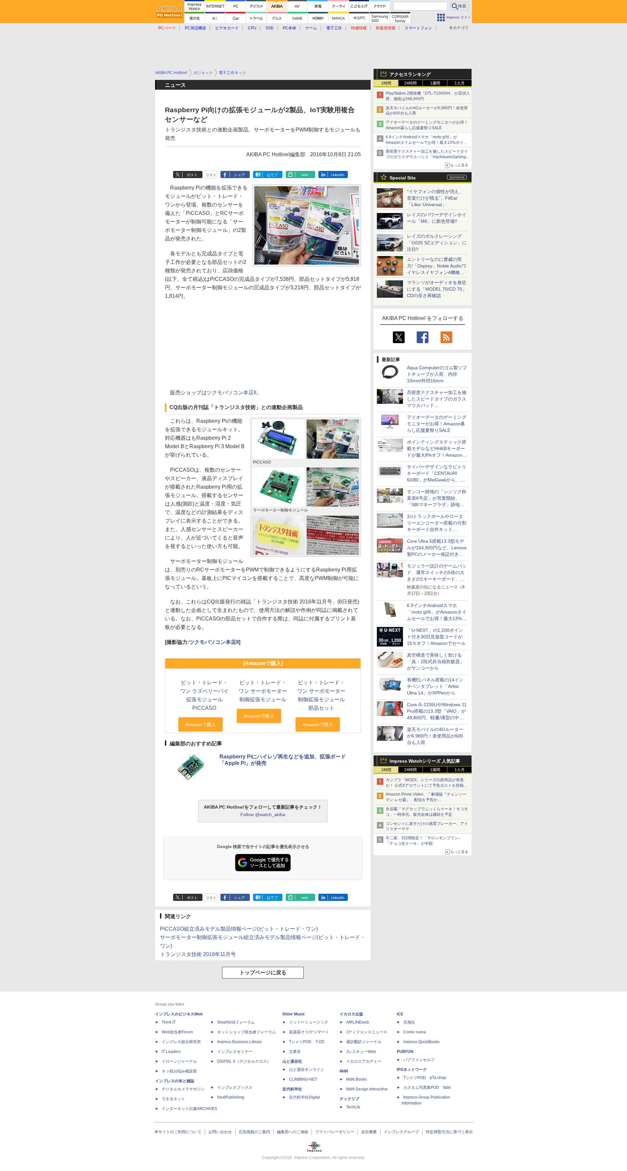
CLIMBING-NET (303, 1079)
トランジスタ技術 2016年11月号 (198, 954)
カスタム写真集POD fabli (427, 1087)
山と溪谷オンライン (306, 1069)
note (304, 175)
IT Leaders (171, 1051)
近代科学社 (292, 1089)
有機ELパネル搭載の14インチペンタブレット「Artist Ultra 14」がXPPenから (435, 686)
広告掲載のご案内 (254, 1132)
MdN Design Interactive (367, 1089)
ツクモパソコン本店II (231, 392)
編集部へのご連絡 (292, 1132)
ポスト (192, 175)
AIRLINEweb (357, 1022)
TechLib (353, 1107)
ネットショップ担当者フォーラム (246, 1032)
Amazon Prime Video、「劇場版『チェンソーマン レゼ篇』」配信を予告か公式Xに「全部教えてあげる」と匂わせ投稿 (426, 800)
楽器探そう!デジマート (309, 1032)
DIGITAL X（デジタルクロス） (244, 1061)
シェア (239, 175)
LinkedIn (337, 175)
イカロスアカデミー (363, 1061)
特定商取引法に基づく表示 (449, 1132)
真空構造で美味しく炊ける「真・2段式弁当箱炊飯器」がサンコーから (435, 661)
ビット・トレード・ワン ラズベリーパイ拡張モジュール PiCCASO (204, 695)
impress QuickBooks (421, 1042)
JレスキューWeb (361, 1051)
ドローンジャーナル (179, 1061)
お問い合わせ (220, 1132)
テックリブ (349, 1099)
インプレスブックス (234, 1087)
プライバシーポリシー (334, 1132)
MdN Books (356, 1079)
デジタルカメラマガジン (183, 1089)
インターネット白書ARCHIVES (189, 1108)
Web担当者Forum (177, 1032)
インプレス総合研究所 (181, 1042)
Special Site (403, 177)
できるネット (173, 1099)
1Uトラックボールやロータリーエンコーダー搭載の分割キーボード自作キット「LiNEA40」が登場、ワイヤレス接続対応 (436, 529)
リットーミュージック (308, 1022)
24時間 (410, 83)
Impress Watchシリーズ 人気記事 (425, 761)
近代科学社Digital (304, 1097)
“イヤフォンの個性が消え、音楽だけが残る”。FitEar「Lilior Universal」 (435, 198)
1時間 (386, 83)
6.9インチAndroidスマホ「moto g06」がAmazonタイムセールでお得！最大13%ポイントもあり (426, 142)
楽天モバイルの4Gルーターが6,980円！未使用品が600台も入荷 (435, 736)
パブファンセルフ (419, 1059)
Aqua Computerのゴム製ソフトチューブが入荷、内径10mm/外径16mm (437, 374)
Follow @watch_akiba (262, 814)
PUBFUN (405, 1051)
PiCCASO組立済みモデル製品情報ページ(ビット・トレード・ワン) (239, 929)
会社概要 (369, 1132)
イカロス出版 (351, 1014)
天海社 (409, 1022)
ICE (400, 1014)
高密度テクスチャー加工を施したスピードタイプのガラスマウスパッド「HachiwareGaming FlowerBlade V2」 (427, 157)
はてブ (272, 175)
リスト (211, 175)
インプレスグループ (401, 1132)
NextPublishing (230, 1097)
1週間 (435, 83)
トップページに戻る (262, 972)
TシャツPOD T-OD (307, 1042)
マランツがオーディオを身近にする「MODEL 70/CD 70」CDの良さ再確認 (437, 289)
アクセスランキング (410, 74)
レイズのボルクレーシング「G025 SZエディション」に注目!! (437, 243)
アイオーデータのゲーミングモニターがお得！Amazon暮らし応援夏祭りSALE (436, 424)
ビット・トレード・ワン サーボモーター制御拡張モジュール (263, 691)
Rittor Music (293, 1014)
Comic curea (414, 1032)
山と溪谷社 (292, 1061)
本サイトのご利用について (177, 1132)
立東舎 (295, 1051)
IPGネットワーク (412, 1069)
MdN (344, 1071)
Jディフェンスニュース (366, 1032)
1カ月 (460, 83)
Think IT (169, 1022)
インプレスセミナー (234, 1051)
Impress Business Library (239, 1042)
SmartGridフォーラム (236, 1022)
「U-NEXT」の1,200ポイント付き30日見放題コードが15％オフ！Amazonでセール (436, 637)
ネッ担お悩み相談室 (179, 1071)
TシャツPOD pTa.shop (424, 1077)
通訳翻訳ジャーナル (363, 1042)
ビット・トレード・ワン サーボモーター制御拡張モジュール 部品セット (321, 695)
